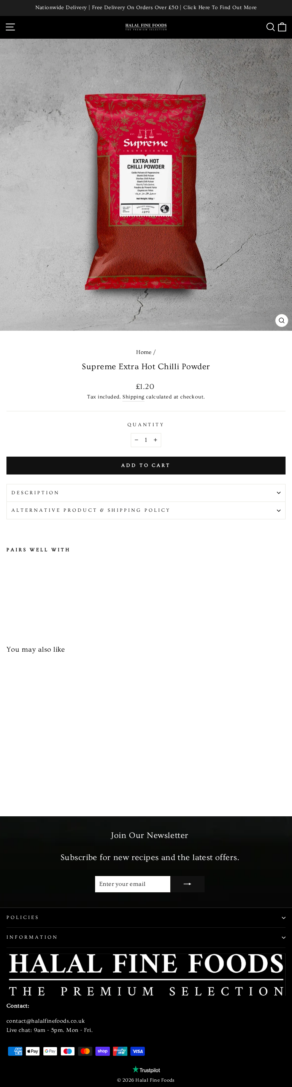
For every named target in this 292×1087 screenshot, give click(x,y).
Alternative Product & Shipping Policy (91, 510)
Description (35, 492)
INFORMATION (32, 937)
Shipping (133, 397)
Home (144, 352)
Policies (22, 917)
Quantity (146, 424)
